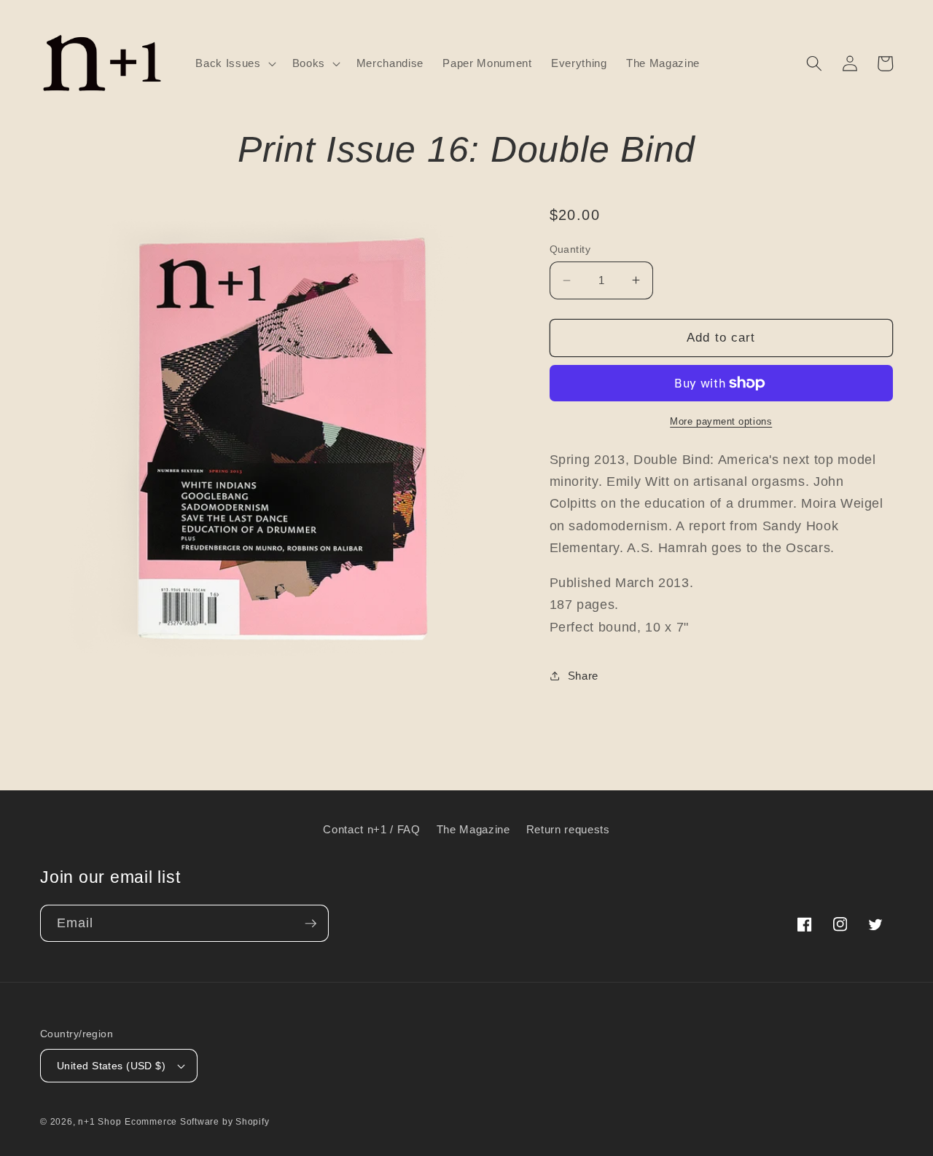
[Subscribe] (310, 924)
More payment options (721, 421)
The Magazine (473, 829)
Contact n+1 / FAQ (371, 829)
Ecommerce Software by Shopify (197, 1122)
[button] (234, 63)
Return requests (568, 829)
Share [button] (583, 675)
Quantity (570, 249)
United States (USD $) (111, 1066)
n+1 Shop (99, 1122)
